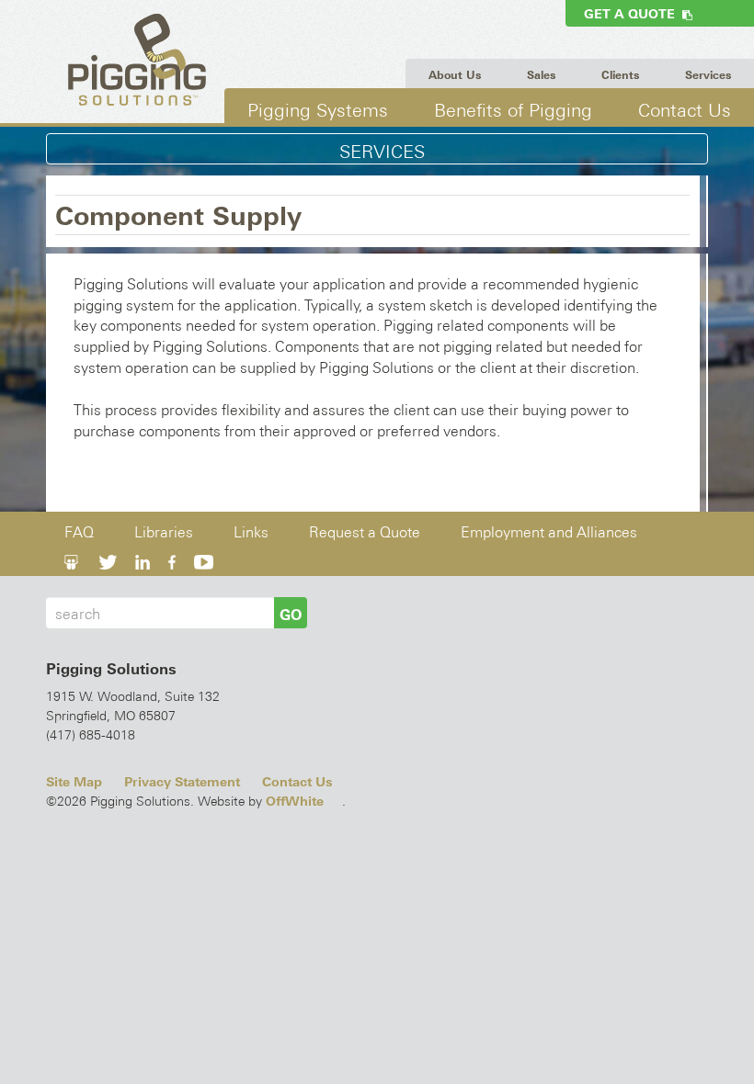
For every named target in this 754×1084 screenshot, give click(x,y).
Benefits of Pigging (513, 109)
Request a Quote (364, 532)
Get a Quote (633, 14)
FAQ (79, 532)
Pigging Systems (317, 109)
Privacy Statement (182, 781)
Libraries (163, 532)
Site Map (74, 781)
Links (251, 532)
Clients (620, 75)
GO (291, 614)
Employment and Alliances (549, 532)
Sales (541, 75)
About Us (454, 75)
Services (708, 75)
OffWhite (295, 801)
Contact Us (684, 109)
